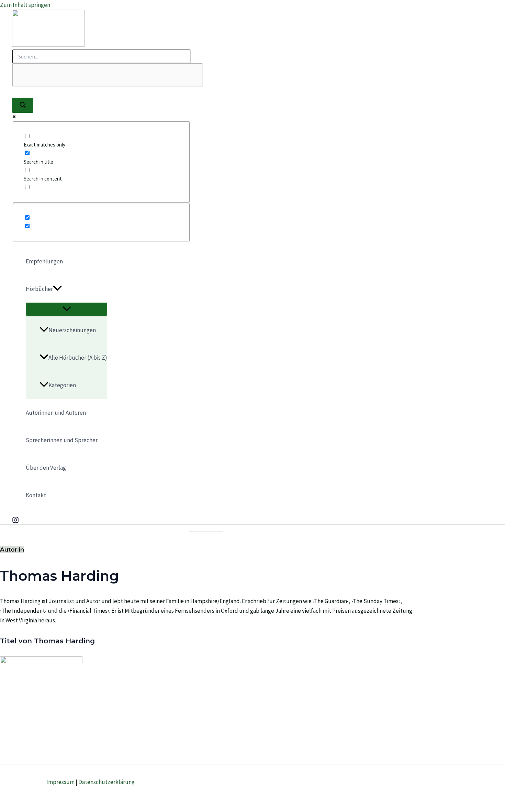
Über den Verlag (46, 467)
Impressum (60, 782)
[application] (57, 289)
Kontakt (36, 495)
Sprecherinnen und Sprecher (62, 440)
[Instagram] (15, 521)
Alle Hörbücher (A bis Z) (77, 357)
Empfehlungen (44, 261)
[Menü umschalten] (66, 309)
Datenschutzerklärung (106, 782)
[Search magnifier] (22, 105)
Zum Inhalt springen (25, 5)
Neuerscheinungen (72, 330)
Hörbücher (39, 289)
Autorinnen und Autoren (56, 412)
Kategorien (62, 385)
